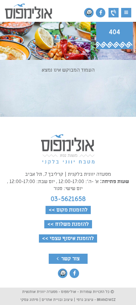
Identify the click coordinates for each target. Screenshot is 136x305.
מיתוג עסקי (29, 299)
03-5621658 (68, 199)
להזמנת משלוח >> (68, 224)
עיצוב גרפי (84, 299)
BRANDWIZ (106, 299)
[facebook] (100, 12)
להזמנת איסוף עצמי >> (68, 238)
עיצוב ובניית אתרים (57, 299)
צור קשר (70, 258)
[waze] (89, 12)
